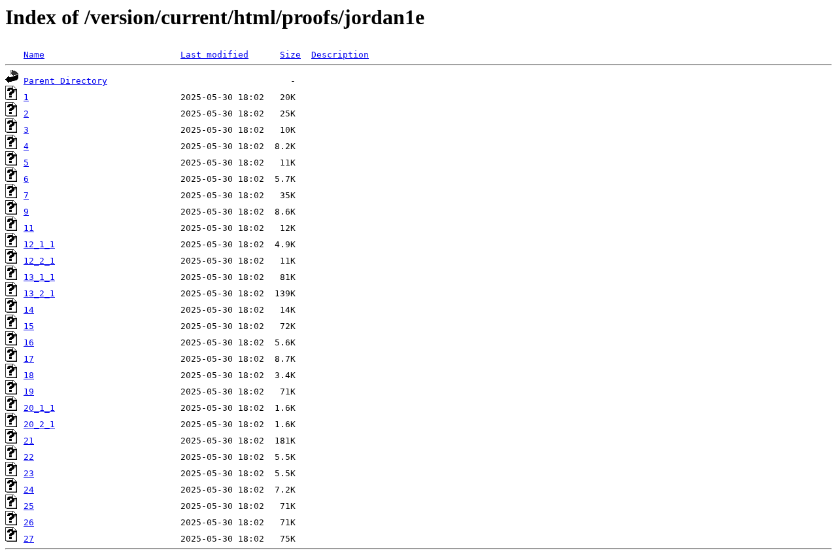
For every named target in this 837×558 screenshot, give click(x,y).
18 (29, 375)
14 (29, 310)
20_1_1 (39, 408)
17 (29, 359)
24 (29, 490)
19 (29, 391)
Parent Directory (65, 81)
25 (29, 506)
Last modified (214, 55)
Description (340, 55)
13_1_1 (39, 277)
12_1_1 (39, 244)
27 (29, 539)
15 (29, 326)
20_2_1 (39, 424)
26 (29, 522)
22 (29, 457)
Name (34, 55)
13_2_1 (39, 293)
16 (29, 342)
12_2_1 (39, 261)
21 (29, 440)
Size (290, 55)
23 (29, 473)
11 (29, 228)
